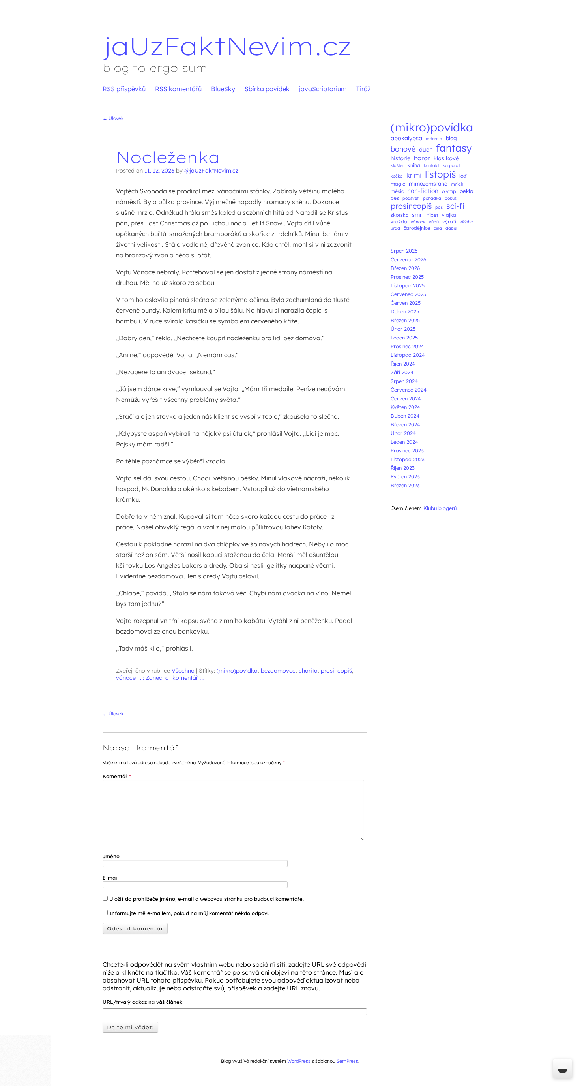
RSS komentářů (178, 89)
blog (451, 138)
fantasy (454, 148)
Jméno (111, 856)
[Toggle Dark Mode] (562, 1068)
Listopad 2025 (408, 285)
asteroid (434, 138)
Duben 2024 (405, 416)
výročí (449, 222)
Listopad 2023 (408, 459)
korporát (451, 165)
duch (425, 149)
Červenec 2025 (408, 294)
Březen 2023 (405, 485)
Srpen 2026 (404, 251)
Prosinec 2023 (407, 450)
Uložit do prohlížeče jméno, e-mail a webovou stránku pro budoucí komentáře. (206, 899)
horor (422, 158)
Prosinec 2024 (407, 346)
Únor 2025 (403, 329)
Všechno (183, 670)
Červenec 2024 (409, 389)
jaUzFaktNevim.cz (227, 46)
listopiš (440, 174)
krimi (413, 175)
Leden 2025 (404, 337)
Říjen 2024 (403, 363)
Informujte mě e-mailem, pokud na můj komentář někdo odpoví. (188, 913)
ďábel (451, 228)
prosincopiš (336, 670)
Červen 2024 (406, 398)
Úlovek (113, 118)
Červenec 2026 (408, 259)
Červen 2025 (406, 303)
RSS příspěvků (124, 89)
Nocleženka (168, 157)
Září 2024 (402, 372)
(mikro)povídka (237, 670)
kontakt (431, 165)
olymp (449, 191)
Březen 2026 (405, 268)
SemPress (347, 1061)
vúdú (434, 222)
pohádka (432, 198)
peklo (466, 191)
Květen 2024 (405, 407)
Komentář (117, 776)
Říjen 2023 (403, 468)
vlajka (449, 215)
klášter (397, 165)
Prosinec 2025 (407, 277)
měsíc (397, 191)
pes (395, 198)
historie (400, 158)
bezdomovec (278, 670)
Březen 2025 (405, 320)
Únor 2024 (403, 433)
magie (398, 184)
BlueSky (223, 89)
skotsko (399, 215)
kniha (414, 165)
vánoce (126, 677)
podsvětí (410, 198)
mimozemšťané (428, 183)
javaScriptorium (323, 89)
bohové (403, 149)
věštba (466, 222)
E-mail (110, 877)
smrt (418, 214)
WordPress (299, 1061)
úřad (395, 228)
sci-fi (455, 206)
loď (462, 176)
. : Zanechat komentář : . (172, 677)
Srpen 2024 (404, 381)
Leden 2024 (404, 442)
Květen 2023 (405, 476)
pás (439, 207)
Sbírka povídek (267, 89)
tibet (432, 215)
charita (308, 670)
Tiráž (363, 89)
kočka (397, 176)
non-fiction (422, 191)
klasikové (446, 158)
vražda (399, 222)
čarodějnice (417, 228)
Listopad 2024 (408, 355)
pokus (451, 198)
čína (438, 228)
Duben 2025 (405, 311)
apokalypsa (406, 138)
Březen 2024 (405, 424)
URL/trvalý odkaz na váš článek (142, 1002)
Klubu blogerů (440, 508)
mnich (457, 184)
